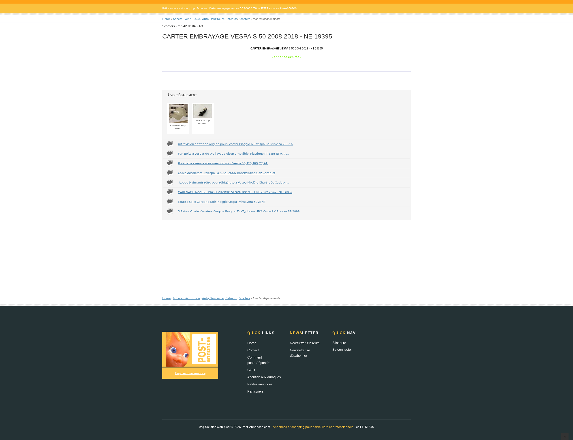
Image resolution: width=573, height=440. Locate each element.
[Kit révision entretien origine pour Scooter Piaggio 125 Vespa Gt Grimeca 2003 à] (170, 143)
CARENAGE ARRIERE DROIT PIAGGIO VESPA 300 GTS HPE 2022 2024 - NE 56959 (235, 192)
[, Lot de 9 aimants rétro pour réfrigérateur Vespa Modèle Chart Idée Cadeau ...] (170, 182)
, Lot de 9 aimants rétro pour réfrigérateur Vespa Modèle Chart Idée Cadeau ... (233, 182)
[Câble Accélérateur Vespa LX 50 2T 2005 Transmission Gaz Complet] (170, 172)
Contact (253, 350)
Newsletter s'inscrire (305, 343)
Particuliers (255, 391)
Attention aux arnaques (264, 377)
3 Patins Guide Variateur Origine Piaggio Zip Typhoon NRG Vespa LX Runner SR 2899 (238, 211)
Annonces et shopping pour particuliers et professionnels (313, 427)
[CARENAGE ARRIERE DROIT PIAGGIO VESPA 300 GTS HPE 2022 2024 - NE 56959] (170, 192)
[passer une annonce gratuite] (190, 349)
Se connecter (342, 349)
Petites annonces (260, 384)
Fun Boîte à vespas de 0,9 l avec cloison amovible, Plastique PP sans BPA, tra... (233, 153)
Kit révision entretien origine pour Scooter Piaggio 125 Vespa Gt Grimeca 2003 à (235, 144)
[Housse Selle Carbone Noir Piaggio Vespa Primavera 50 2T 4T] (170, 201)
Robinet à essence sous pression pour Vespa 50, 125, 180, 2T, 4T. (223, 163)
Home (251, 343)
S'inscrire (339, 343)
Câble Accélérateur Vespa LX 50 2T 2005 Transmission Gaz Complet (226, 173)
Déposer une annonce (190, 373)
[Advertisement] (286, 257)
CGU (251, 370)
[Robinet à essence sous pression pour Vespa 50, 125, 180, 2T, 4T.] (170, 163)
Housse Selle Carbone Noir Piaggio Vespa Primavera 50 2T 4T (221, 201)
